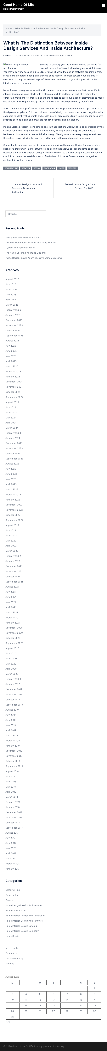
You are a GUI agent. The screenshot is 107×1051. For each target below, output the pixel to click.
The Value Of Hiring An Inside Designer (25, 252)
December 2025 (14, 320)
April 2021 (10, 607)
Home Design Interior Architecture (54, 56)
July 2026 (10, 284)
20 (53, 1005)
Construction (12, 895)
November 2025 (14, 325)
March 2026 (11, 304)
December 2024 (14, 381)
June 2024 (11, 412)
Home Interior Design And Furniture (24, 920)
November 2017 (13, 817)
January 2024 (12, 438)
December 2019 (13, 689)
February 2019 (12, 740)
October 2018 (12, 761)
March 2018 (11, 796)
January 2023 (12, 499)
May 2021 (10, 602)
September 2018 (14, 766)
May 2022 (10, 540)
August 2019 (12, 709)
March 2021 (11, 612)
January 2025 (12, 376)
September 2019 (14, 704)
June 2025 (11, 350)
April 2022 (11, 545)
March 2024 (11, 427)
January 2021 (12, 622)
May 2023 (10, 479)
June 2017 (10, 843)
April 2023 (11, 484)
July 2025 (10, 345)
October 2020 (12, 638)
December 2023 (14, 443)
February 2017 (12, 863)
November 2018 (13, 755)
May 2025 (10, 356)
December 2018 (13, 750)
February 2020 (13, 679)
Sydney (60, 1046)
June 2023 (11, 474)
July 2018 (10, 776)
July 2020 (10, 653)
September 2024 (14, 397)
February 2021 (12, 617)
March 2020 (11, 673)
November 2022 (14, 509)
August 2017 (12, 832)
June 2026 (11, 289)
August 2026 (12, 279)
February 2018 (12, 802)
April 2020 (11, 668)
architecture (11, 168)
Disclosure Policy (14, 958)
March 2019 (11, 735)
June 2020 (11, 658)
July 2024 (10, 407)
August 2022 (12, 525)
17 (12, 1005)
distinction (49, 168)
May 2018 (10, 786)
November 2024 (14, 386)
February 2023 (13, 494)
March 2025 (11, 366)
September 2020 (14, 643)
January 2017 (12, 868)
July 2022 (10, 530)
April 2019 (10, 730)
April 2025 (11, 361)
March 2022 (11, 550)
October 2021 (12, 576)
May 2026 (10, 294)
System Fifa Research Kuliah (20, 247)
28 (67, 1011)
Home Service (12, 936)
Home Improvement (15, 910)
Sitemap (9, 963)
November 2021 (13, 571)
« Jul (7, 1021)
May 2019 (10, 725)
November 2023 (14, 448)
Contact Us (11, 953)
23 (94, 1005)
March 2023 (11, 489)
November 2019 (13, 694)
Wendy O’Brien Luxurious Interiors (23, 237)
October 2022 (12, 515)
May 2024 (10, 417)
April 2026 (11, 299)
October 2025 (12, 330)
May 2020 (10, 663)
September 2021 (14, 581)
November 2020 (14, 632)
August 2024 (12, 402)
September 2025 (14, 335)
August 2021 (12, 586)
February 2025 (13, 371)
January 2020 (12, 684)
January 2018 (12, 807)
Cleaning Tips (12, 889)
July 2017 (10, 837)
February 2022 (13, 556)
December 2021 (13, 566)
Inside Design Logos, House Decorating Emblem (30, 242)
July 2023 (10, 468)
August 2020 (12, 648)
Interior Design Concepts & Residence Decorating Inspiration (27, 188)
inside (61, 168)
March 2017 (11, 858)
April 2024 (11, 422)
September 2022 (14, 520)
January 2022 (12, 561)
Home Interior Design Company (22, 930)
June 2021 (10, 597)
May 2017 (10, 848)
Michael (10, 56)
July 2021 (10, 591)
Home (9, 28)
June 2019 (10, 720)
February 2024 (13, 433)
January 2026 (12, 315)
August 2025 (12, 340)
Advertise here (13, 948)
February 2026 (13, 309)
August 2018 (12, 771)
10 (12, 999)
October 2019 (12, 699)
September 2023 (14, 458)
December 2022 (14, 504)
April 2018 (10, 791)
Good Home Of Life (18, 5)
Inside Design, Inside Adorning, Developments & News (33, 257)
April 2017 (10, 853)
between (26, 168)
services (72, 168)
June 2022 (11, 535)
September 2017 (14, 827)
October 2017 (12, 822)
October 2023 (12, 453)
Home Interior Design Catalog (21, 925)
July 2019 (10, 714)
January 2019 (12, 745)
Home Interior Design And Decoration (25, 915)
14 (67, 999)
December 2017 (13, 812)
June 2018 (10, 781)
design (37, 168)
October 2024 (12, 392)
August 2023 (12, 463)
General (9, 900)
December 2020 (14, 627)
